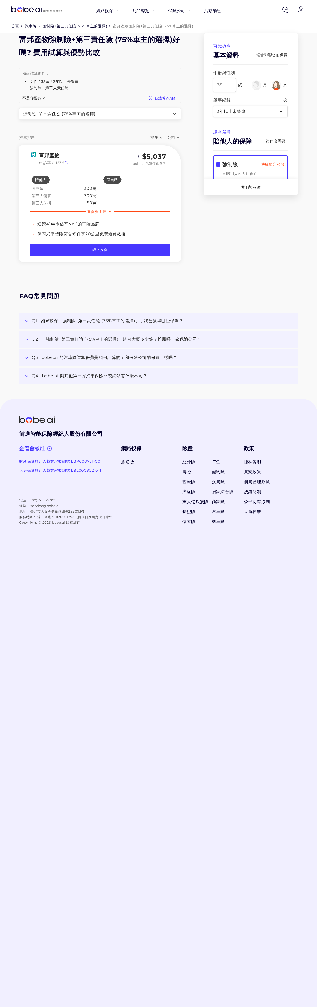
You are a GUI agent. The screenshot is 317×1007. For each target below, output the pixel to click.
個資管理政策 (257, 481)
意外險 (188, 461)
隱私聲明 (252, 461)
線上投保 (100, 249)
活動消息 (212, 11)
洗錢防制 (252, 491)
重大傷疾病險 (194, 501)
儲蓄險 (188, 521)
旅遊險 (127, 461)
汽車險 (218, 511)
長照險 (188, 511)
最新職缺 (252, 511)
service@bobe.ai (44, 506)
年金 (216, 461)
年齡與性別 (224, 72)
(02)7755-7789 (42, 500)
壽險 (186, 471)
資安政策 (252, 471)
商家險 (218, 501)
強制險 (230, 164)
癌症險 (188, 491)
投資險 (218, 481)
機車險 (218, 521)
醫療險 (188, 481)
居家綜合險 (223, 491)
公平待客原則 (257, 501)
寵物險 (218, 471)
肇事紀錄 (222, 100)
